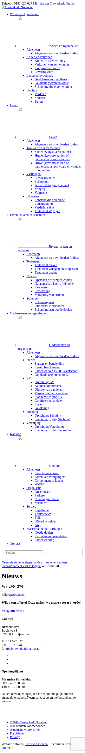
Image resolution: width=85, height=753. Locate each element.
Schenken (32, 298)
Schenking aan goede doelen (53, 309)
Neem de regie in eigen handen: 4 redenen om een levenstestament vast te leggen (34, 564)
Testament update (46, 272)
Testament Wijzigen (47, 211)
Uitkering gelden (46, 521)
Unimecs (7, 747)
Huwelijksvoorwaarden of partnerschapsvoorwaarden (52, 157)
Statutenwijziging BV (49, 397)
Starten (30, 360)
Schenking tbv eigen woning (53, 86)
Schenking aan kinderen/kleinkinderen (50, 304)
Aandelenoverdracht (48, 386)
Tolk (38, 517)
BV (28, 378)
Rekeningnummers (47, 499)
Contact (15, 543)
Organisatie (33, 488)
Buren (39, 101)
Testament (33, 261)
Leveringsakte (44, 72)
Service (31, 506)
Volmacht (41, 192)
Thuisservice (43, 514)
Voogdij (40, 189)
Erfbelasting (42, 291)
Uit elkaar (32, 196)
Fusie (38, 404)
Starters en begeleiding (49, 363)
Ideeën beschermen (47, 367)
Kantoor (15, 434)
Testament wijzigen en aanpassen (56, 269)
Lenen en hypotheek (39, 75)
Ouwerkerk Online (62, 3)
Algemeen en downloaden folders (57, 53)
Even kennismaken (47, 473)
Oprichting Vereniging (49, 426)
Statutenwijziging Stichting (52, 419)
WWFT (40, 484)
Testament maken (46, 265)
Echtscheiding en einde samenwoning (50, 201)
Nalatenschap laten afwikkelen (54, 283)
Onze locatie (43, 491)
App (37, 525)
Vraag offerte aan (13, 610)
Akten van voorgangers (50, 477)
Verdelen (40, 94)
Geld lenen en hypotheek (51, 79)
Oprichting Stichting (48, 415)
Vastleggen (33, 174)
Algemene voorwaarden (25, 729)
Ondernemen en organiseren (28, 313)
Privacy (15, 737)
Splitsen (40, 98)
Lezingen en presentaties (51, 536)
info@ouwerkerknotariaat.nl (23, 648)
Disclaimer (17, 733)
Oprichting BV (44, 382)
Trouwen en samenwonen (43, 148)
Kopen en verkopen (39, 57)
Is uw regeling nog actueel (52, 185)
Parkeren (40, 495)
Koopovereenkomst (47, 68)
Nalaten (31, 276)
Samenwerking (44, 540)
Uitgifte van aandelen (49, 389)
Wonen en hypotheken (24, 14)
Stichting (32, 411)
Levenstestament (45, 177)
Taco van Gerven (36, 744)
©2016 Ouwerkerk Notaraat (28, 722)
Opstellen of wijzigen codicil (53, 280)
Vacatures (41, 503)
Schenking (41, 181)
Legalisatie (42, 510)
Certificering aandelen (49, 400)
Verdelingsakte (44, 207)
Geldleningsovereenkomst (51, 83)
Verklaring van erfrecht (50, 294)
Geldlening (42, 408)
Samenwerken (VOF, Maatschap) (56, 371)
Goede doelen (44, 532)
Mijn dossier (41, 3)
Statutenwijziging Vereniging (53, 430)
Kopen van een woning (50, 60)
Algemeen (33, 49)
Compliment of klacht (49, 480)
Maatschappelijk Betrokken (44, 528)
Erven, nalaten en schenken (28, 215)
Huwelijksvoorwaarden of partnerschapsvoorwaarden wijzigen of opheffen (58, 166)
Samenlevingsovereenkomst (53, 151)
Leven (14, 105)
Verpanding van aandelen (51, 393)
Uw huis (32, 90)
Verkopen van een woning (52, 64)
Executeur (41, 287)
